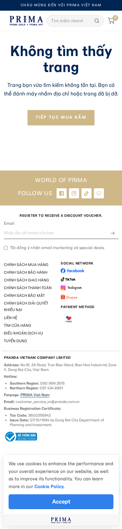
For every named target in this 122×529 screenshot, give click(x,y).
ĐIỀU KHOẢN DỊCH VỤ (23, 333)
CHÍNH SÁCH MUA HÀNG (26, 264)
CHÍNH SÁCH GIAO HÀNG (26, 280)
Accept (61, 501)
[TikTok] (86, 193)
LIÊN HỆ (10, 318)
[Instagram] (74, 193)
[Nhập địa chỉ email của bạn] (112, 233)
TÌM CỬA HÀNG (17, 325)
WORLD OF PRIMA (61, 180)
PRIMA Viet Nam (34, 395)
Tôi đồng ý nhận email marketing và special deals (57, 247)
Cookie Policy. (49, 486)
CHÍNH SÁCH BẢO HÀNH (25, 272)
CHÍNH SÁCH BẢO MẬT (24, 295)
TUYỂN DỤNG (15, 341)
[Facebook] (62, 193)
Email (9, 223)
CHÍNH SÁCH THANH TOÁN (28, 288)
